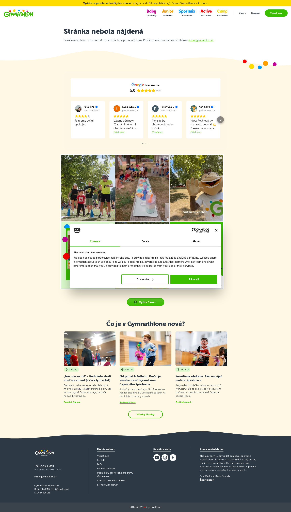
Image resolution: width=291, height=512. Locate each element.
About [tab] (196, 241)
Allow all (194, 279)
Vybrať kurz (147, 302)
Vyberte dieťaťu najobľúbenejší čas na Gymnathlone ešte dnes (171, 3)
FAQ (99, 464)
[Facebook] (173, 457)
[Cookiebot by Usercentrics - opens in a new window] (194, 230)
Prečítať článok (72, 402)
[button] (70, 119)
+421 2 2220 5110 (44, 465)
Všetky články (145, 414)
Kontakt (101, 460)
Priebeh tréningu (106, 468)
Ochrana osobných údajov (111, 480)
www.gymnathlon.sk (200, 40)
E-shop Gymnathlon (107, 485)
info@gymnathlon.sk (45, 476)
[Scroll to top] (284, 505)
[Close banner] (216, 230)
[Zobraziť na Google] (78, 108)
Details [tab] (145, 241)
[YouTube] (156, 457)
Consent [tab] (95, 241)
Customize (143, 279)
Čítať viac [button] (119, 132)
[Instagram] (164, 457)
